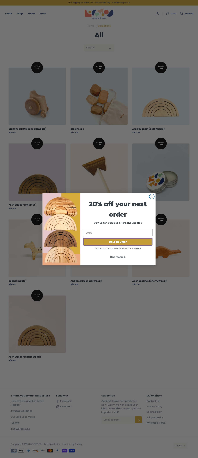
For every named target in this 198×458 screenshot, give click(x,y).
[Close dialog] (151, 196)
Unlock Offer (118, 242)
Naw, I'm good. (118, 257)
